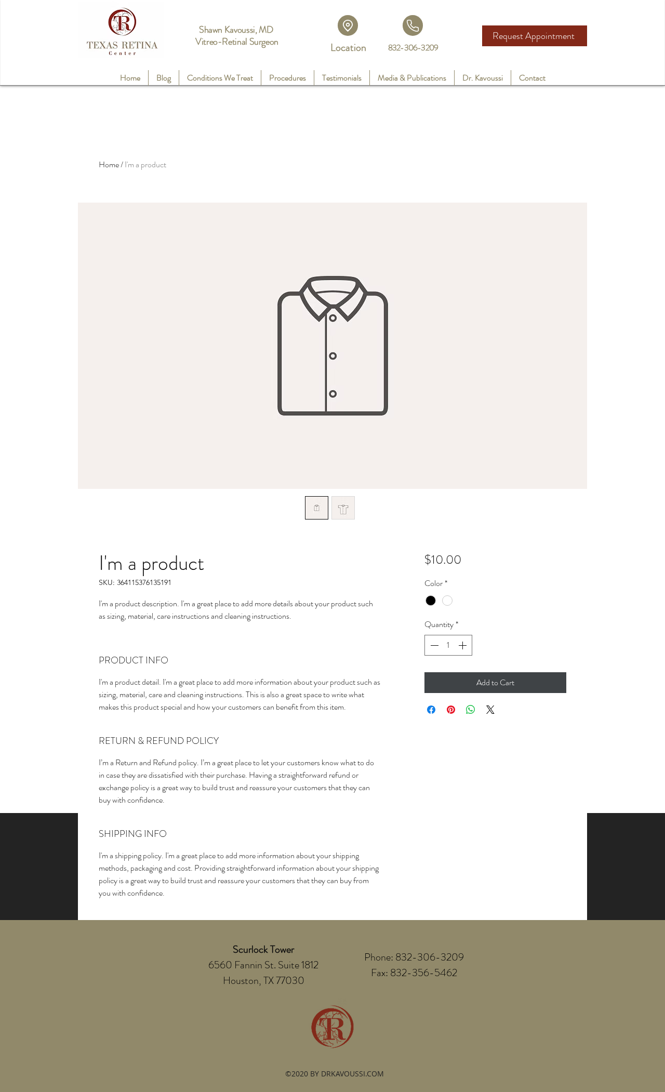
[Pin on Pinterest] (451, 709)
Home (109, 164)
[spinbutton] (448, 645)
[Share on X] (490, 709)
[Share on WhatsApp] (470, 709)
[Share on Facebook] (431, 709)
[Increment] (463, 645)
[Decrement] (433, 645)
